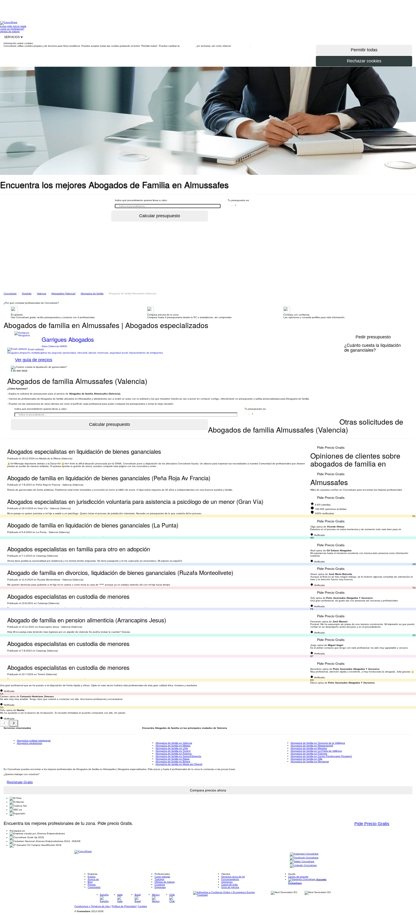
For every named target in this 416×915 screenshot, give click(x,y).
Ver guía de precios (33, 359)
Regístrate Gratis (20, 782)
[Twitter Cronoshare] (302, 861)
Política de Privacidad (124, 906)
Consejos (160, 884)
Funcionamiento (230, 879)
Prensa (92, 884)
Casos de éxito (229, 884)
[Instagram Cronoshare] (304, 854)
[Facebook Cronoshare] (304, 857)
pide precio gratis (16, 26)
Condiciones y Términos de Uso (92, 906)
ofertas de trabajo (10, 31)
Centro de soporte (298, 876)
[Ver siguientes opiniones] (13, 723)
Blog (90, 882)
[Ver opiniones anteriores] (4, 723)
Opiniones (227, 882)
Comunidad (94, 887)
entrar (3, 26)
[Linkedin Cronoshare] (303, 865)
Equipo (92, 876)
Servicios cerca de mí (233, 876)
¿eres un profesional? (12, 28)
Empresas (160, 887)
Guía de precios (230, 887)
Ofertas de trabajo (165, 882)
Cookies (142, 906)
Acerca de (93, 879)
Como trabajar (162, 876)
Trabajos (159, 879)
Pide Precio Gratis (330, 447)
